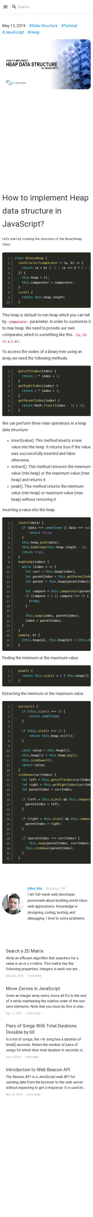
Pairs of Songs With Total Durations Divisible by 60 (41, 1029)
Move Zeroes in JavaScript (33, 988)
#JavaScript (13, 32)
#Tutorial (69, 26)
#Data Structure (43, 26)
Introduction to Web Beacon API (38, 1069)
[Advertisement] (46, 139)
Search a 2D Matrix (25, 951)
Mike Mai (35, 888)
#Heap (34, 32)
